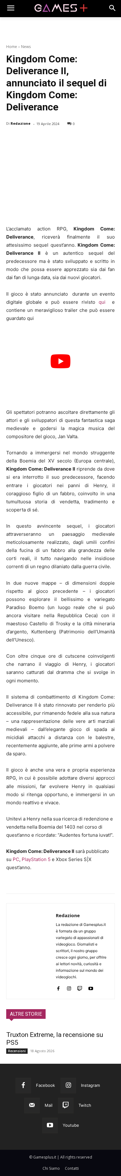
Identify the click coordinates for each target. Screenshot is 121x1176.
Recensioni (17, 1051)
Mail (48, 1105)
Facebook (45, 1085)
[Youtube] (90, 987)
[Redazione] (31, 951)
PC (16, 859)
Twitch (84, 1105)
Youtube (71, 1125)
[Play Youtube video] (60, 361)
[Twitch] (80, 987)
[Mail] (32, 1105)
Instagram (90, 1085)
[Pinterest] (41, 139)
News (26, 46)
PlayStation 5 (36, 859)
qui (102, 302)
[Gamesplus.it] (60, 8)
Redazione (20, 123)
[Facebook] (12, 139)
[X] (26, 139)
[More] (84, 139)
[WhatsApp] (55, 139)
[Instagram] (69, 987)
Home (11, 46)
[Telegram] (69, 139)
